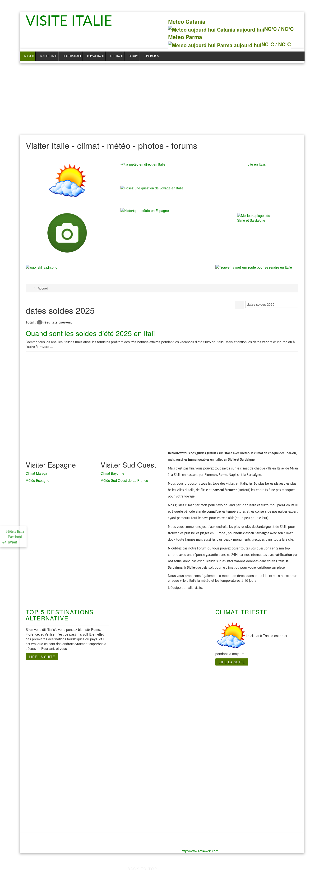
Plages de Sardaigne (186, 684)
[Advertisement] (162, 99)
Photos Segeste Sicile (258, 786)
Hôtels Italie (14, 531)
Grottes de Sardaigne (186, 689)
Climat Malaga (36, 473)
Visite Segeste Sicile (256, 708)
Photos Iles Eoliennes (257, 796)
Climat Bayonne (112, 473)
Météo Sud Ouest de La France (124, 480)
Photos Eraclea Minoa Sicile (263, 777)
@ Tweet (9, 542)
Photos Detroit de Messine (262, 772)
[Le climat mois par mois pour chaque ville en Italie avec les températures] (67, 181)
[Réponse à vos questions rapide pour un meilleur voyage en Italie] (151, 190)
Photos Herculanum (137, 767)
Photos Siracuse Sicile (258, 791)
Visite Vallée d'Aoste (43, 741)
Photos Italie (72, 56)
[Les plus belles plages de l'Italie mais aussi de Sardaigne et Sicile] (256, 233)
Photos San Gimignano (35, 817)
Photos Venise (38, 824)
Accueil (29, 56)
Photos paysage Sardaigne (191, 786)
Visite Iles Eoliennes (256, 698)
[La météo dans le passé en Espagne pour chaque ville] (144, 210)
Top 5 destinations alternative (60, 615)
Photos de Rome (87, 762)
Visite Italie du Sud (136, 679)
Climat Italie (95, 56)
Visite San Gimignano (35, 734)
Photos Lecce (132, 772)
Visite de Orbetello (42, 717)
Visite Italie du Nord (43, 679)
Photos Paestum (134, 781)
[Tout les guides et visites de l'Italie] (256, 181)
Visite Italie (71, 21)
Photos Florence (40, 772)
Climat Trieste (241, 612)
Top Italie (116, 56)
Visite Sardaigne (182, 679)
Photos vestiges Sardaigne (191, 781)
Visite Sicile (249, 679)
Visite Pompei (132, 703)
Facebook (14, 537)
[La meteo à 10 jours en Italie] (162, 164)
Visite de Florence (41, 689)
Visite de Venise (39, 746)
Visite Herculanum (136, 684)
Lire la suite (42, 656)
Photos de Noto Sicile (257, 767)
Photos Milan (37, 796)
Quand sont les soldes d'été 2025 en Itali (90, 333)
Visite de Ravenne (41, 727)
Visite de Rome (86, 684)
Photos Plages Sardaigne (189, 767)
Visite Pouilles (132, 708)
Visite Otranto (132, 694)
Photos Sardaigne (183, 762)
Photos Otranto (133, 777)
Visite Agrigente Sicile (258, 684)
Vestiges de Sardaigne (187, 694)
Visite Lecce (130, 689)
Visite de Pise (37, 722)
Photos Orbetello (40, 800)
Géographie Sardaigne (187, 698)
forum (133, 56)
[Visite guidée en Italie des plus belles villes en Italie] (67, 233)
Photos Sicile (250, 762)
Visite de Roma (86, 679)
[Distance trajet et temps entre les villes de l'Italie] (253, 266)
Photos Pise (36, 805)
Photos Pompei (133, 786)
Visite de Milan (38, 713)
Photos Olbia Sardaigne (188, 772)
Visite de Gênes (39, 684)
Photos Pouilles (133, 791)
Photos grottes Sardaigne (190, 777)
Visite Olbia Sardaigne (187, 703)
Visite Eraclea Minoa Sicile (262, 694)
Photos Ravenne (40, 810)
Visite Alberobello (135, 713)
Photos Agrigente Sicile (259, 781)
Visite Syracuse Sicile (257, 713)
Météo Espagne (37, 480)
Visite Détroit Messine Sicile (263, 689)
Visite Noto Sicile (253, 703)
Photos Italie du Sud (137, 762)
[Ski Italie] (41, 266)
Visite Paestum (133, 698)
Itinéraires (151, 56)
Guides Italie (48, 56)
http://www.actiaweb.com (199, 851)
